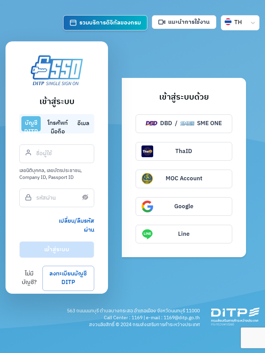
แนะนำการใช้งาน (189, 22)
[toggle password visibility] (85, 197)
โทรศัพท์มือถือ (58, 124)
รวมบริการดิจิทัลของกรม (110, 23)
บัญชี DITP (31, 124)
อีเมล (83, 123)
